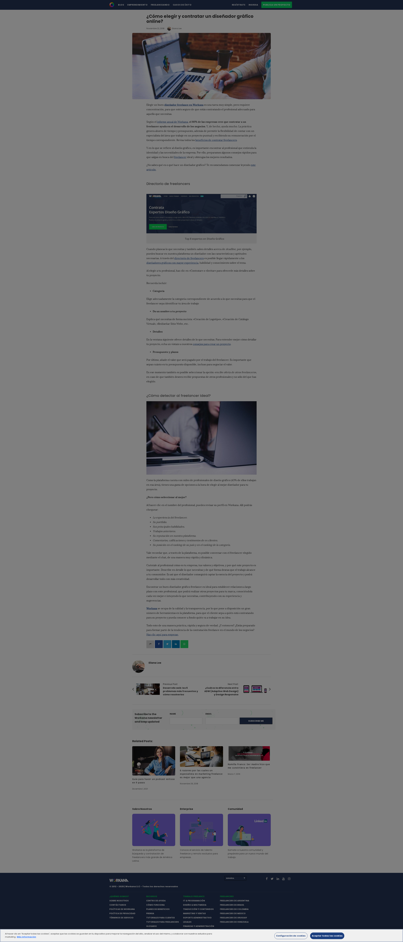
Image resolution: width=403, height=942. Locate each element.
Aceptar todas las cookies (327, 935)
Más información (26, 936)
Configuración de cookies (291, 935)
